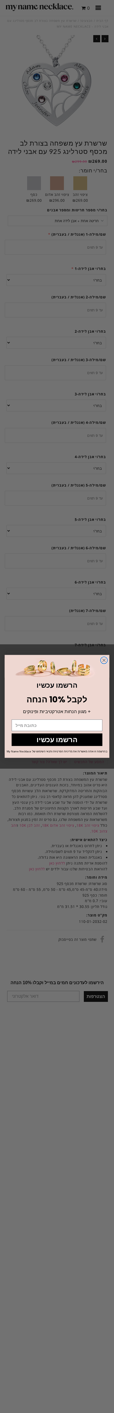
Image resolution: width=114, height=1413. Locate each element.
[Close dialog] (103, 660)
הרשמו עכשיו (57, 740)
